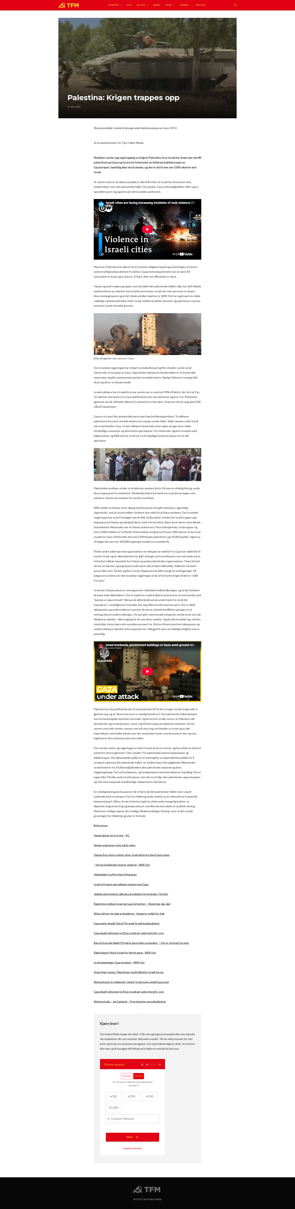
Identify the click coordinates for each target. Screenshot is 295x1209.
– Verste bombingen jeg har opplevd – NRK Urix (122, 864)
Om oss (141, 5)
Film (129, 5)
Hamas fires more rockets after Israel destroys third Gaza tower (132, 855)
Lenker (184, 5)
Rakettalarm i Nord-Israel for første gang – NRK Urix (125, 952)
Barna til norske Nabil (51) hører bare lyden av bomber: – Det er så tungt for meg (141, 943)
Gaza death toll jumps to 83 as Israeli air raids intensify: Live (129, 933)
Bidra (156, 5)
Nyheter (113, 5)
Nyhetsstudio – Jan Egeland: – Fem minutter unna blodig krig (130, 1001)
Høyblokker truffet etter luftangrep (115, 874)
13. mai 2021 (73, 107)
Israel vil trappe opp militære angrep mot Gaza (121, 884)
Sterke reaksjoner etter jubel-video (115, 845)
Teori (168, 5)
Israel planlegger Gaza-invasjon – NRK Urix (119, 962)
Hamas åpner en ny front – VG (111, 835)
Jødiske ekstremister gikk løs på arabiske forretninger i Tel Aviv (131, 894)
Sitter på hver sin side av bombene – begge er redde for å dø (129, 913)
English (200, 5)
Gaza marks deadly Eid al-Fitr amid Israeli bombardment (126, 923)
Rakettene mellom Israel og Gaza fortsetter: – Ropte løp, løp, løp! (132, 904)
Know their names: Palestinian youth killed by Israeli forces (129, 972)
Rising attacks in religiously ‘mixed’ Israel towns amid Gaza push (131, 982)
